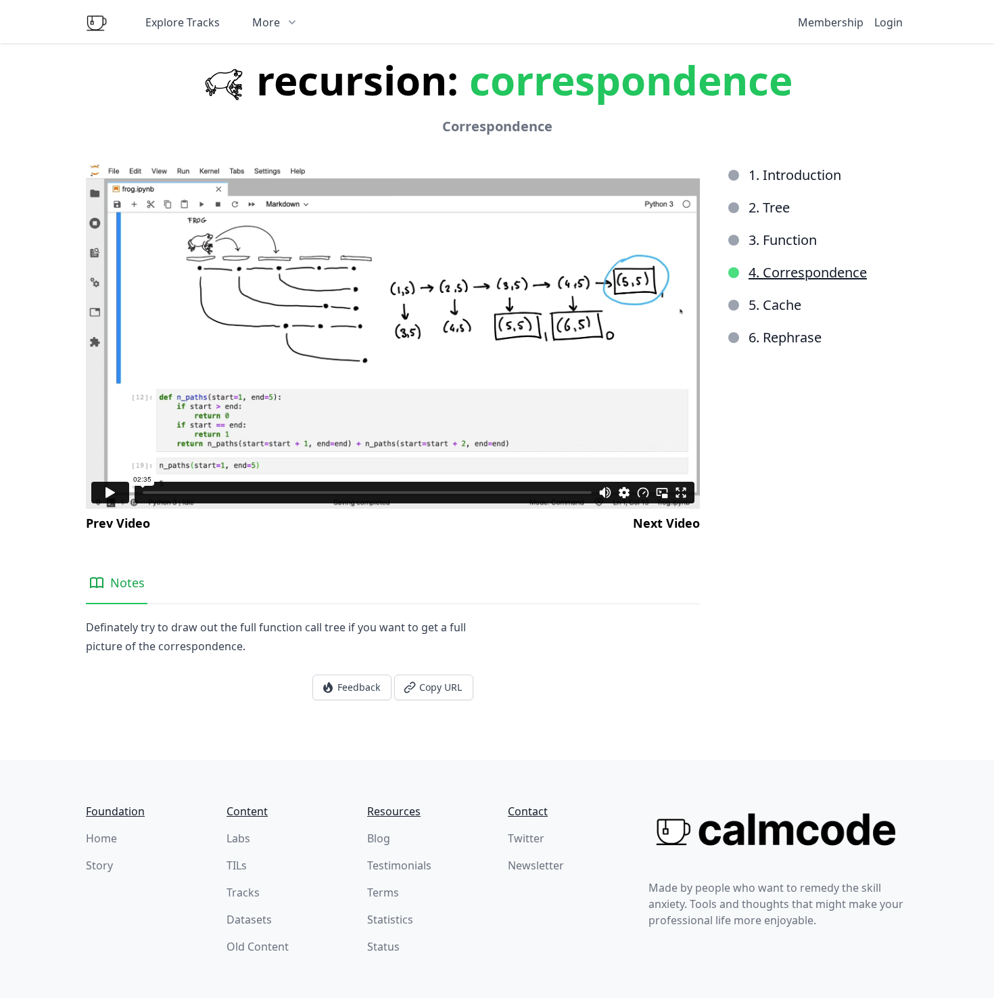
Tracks (243, 892)
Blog (378, 838)
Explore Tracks (182, 22)
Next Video (666, 523)
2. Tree (769, 207)
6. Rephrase (785, 337)
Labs (238, 838)
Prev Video (118, 523)
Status (383, 946)
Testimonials (399, 865)
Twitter (526, 838)
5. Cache (775, 305)
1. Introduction (795, 175)
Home (101, 838)
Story (99, 865)
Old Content (258, 946)
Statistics (390, 919)
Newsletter (536, 865)
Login (888, 22)
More (266, 22)
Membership (830, 22)
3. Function (783, 240)
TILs (237, 865)
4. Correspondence (808, 272)
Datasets (249, 919)
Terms (383, 892)
